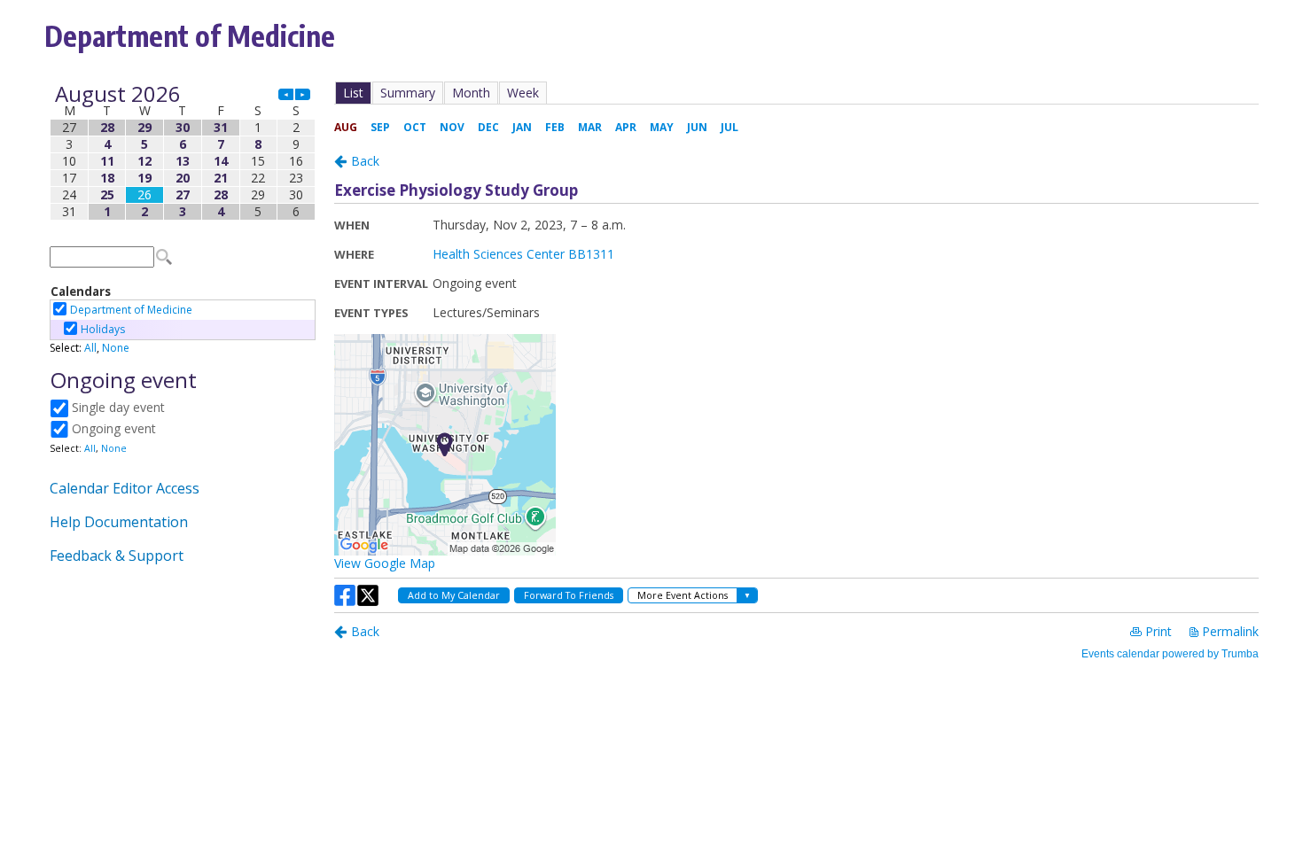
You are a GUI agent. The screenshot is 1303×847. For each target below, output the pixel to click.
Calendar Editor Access (124, 488)
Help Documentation (119, 522)
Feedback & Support (116, 555)
